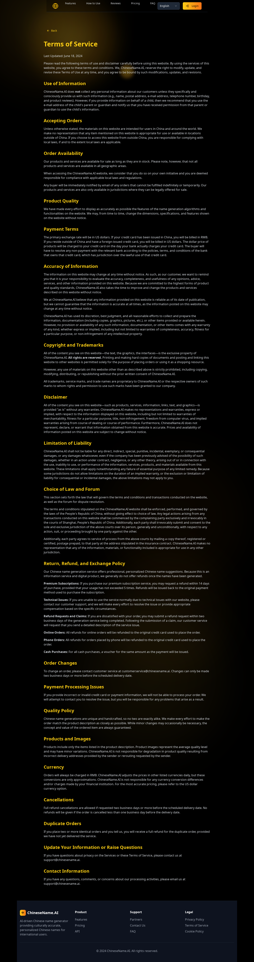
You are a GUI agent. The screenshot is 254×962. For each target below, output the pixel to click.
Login (195, 6)
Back (54, 30)
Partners (136, 919)
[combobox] (168, 6)
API (77, 931)
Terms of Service (196, 925)
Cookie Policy (194, 931)
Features (70, 3)
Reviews (116, 3)
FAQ (152, 3)
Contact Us (137, 925)
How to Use (93, 3)
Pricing (135, 3)
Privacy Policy (194, 919)
